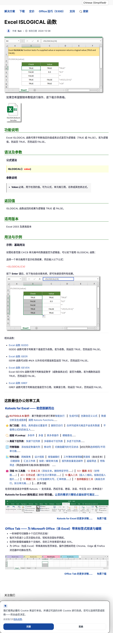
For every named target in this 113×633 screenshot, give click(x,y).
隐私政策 (18, 619)
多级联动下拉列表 (53, 441)
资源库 (86, 456)
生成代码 (74, 415)
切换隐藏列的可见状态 (66, 446)
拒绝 (81, 626)
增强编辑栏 (54, 456)
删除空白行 (57, 425)
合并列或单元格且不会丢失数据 (83, 425)
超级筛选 (91, 460)
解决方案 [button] (9, 11)
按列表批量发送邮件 (72, 460)
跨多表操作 (53, 435)
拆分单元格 (20, 483)
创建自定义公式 (89, 415)
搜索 (85, 11)
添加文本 (47, 470)
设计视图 (39, 456)
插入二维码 (86, 474)
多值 (40, 435)
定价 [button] (31, 11)
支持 (72, 11)
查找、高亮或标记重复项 (34, 425)
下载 (22, 11)
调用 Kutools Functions (40, 420)
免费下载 (101, 518)
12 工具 (34, 470)
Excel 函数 (18, 345)
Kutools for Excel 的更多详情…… (75, 518)
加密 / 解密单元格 (48, 460)
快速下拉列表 (33, 441)
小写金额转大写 (46, 479)
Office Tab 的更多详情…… (78, 573)
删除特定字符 (61, 470)
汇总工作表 (29, 460)
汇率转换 (61, 479)
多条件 (31, 435)
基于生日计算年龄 (47, 474)
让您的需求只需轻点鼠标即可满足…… (77, 494)
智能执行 (60, 415)
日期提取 (15, 460)
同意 (28, 626)
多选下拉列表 (74, 441)
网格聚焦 (26, 456)
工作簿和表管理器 (72, 456)
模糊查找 (67, 435)
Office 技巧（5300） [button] (52, 11)
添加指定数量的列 (30, 446)
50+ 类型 (84, 470)
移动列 (47, 446)
